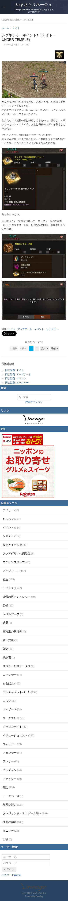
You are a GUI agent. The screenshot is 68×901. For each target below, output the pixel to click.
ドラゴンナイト (15, 726)
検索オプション (34, 402)
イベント (39, 329)
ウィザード (12, 709)
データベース (13, 796)
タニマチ (11, 830)
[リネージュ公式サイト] (34, 422)
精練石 (9, 657)
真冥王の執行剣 (14, 631)
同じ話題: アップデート (18, 374)
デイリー (11, 510)
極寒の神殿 (13, 822)
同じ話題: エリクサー (17, 382)
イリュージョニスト (18, 735)
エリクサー (52, 329)
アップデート (24, 329)
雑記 (9, 787)
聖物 (8, 648)
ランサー (11, 761)
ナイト (11, 329)
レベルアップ (13, 614)
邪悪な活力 (13, 804)
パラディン (12, 770)
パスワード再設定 (11, 875)
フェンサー (12, 752)
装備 (8, 605)
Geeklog (39, 896)
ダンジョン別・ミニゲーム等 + (25, 813)
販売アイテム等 (15, 544)
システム (11, 536)
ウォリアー (12, 744)
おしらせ (11, 518)
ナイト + (12, 588)
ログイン (9, 869)
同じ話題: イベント (15, 378)
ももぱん (11, 683)
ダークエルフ (13, 718)
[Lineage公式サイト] (34, 889)
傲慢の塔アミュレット (19, 596)
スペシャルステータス (18, 666)
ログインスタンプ (16, 562)
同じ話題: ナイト (14, 370)
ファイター (12, 778)
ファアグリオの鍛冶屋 (18, 553)
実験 (7, 839)
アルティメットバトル (20, 692)
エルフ (9, 700)
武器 (7, 622)
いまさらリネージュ (34, 4)
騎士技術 (10, 640)
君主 (9, 579)
